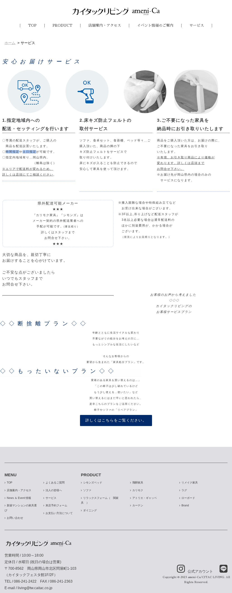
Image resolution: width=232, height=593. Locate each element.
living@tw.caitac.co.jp (35, 588)
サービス (196, 25)
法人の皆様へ (54, 490)
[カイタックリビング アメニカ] (116, 11)
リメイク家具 (189, 482)
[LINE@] (220, 569)
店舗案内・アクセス (104, 25)
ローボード (188, 498)
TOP (32, 25)
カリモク (137, 490)
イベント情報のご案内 (155, 25)
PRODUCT (62, 25)
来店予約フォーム (56, 505)
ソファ (87, 490)
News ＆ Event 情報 (19, 498)
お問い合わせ (15, 517)
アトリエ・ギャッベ (144, 498)
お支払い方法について (59, 513)
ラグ (184, 490)
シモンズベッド (92, 482)
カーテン (137, 505)
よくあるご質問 (55, 482)
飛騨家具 (137, 482)
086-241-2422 (25, 581)
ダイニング (90, 510)
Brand (185, 505)
